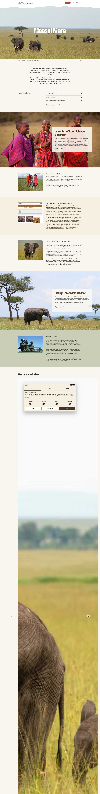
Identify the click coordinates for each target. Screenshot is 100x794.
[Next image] (88, 616)
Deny (33, 408)
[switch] (43, 404)
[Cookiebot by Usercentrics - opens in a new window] (70, 385)
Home (19, 60)
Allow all (66, 408)
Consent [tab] (32, 388)
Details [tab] (50, 388)
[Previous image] (11, 616)
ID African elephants (63, 186)
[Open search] (73, 3)
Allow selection (50, 408)
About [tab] (67, 388)
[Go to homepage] (25, 2)
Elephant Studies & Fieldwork (27, 60)
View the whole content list (52, 105)
